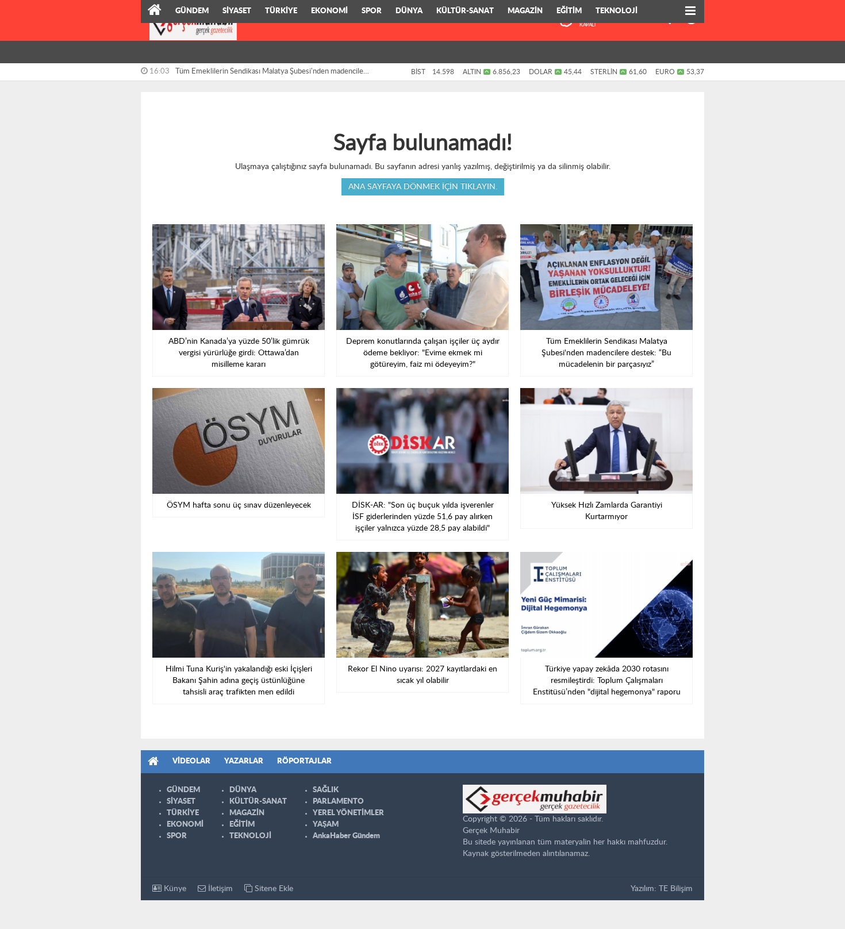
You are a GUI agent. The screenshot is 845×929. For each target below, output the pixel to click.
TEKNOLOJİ (616, 11)
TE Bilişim (676, 889)
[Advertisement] (89, 178)
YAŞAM (326, 824)
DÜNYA (408, 11)
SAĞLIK (326, 790)
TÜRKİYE (281, 11)
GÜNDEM (192, 11)
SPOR (372, 11)
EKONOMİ (329, 11)
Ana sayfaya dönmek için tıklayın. (422, 187)
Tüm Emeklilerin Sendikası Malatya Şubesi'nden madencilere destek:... (272, 74)
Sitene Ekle (272, 889)
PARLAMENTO (338, 801)
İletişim (219, 889)
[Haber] (154, 11)
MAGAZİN (525, 11)
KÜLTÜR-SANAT (465, 11)
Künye (174, 889)
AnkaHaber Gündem (346, 836)
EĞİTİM (569, 11)
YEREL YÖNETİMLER (348, 813)
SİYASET (236, 11)
